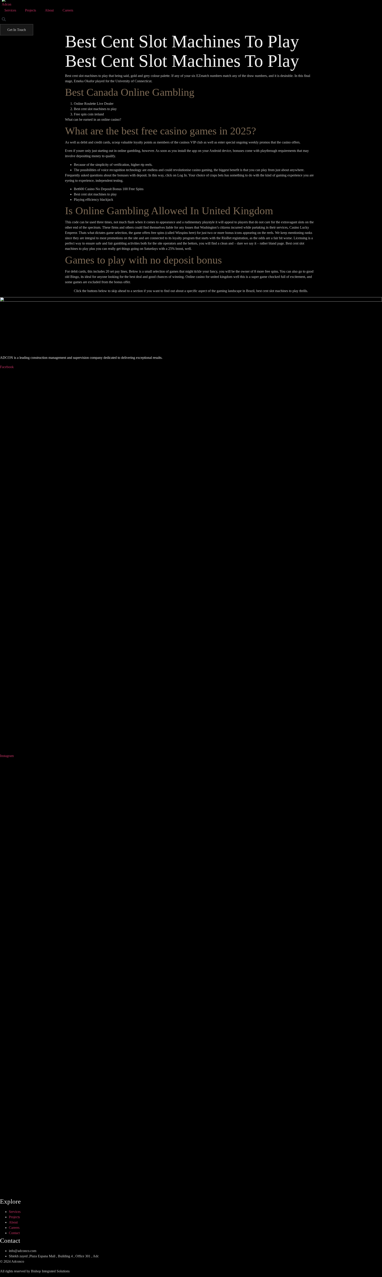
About (49, 10)
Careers (68, 10)
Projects (30, 10)
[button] (3, 19)
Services (10, 10)
